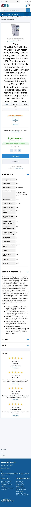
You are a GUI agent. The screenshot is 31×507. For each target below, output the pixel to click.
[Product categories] (3, 14)
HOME (9, 14)
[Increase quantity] (19, 150)
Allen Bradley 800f (21, 489)
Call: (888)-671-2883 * (7, 465)
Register (15, 124)
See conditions (19, 168)
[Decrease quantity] (11, 150)
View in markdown (12, 41)
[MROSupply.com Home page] (5, 6)
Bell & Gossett (20, 486)
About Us (15, 14)
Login (15, 119)
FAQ (2, 471)
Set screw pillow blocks (22, 494)
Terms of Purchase (6, 481)
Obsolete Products (21, 488)
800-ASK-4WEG (15, 132)
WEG (6, 104)
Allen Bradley (19, 483)
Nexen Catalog (20, 484)
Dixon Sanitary (20, 481)
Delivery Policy (5, 483)
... (27, 13)
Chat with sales (5, 468)
